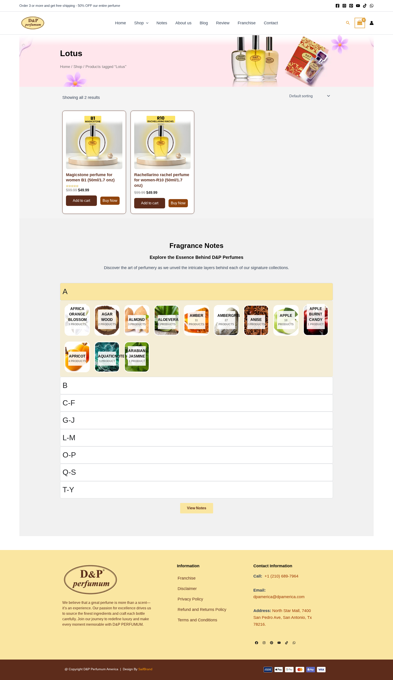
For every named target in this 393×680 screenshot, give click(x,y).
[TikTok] (365, 6)
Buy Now (110, 200)
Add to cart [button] (81, 200)
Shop (139, 23)
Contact (271, 23)
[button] (146, 23)
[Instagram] (344, 6)
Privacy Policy (190, 599)
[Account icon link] (372, 23)
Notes (161, 23)
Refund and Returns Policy (202, 609)
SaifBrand (145, 669)
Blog (204, 23)
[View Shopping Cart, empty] (360, 23)
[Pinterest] (351, 6)
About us (183, 23)
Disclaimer (187, 588)
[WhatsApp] (372, 6)
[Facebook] (337, 6)
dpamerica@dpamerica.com (279, 597)
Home (120, 23)
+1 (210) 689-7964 (281, 576)
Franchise (247, 23)
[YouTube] (358, 6)
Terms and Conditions (198, 620)
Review (222, 23)
